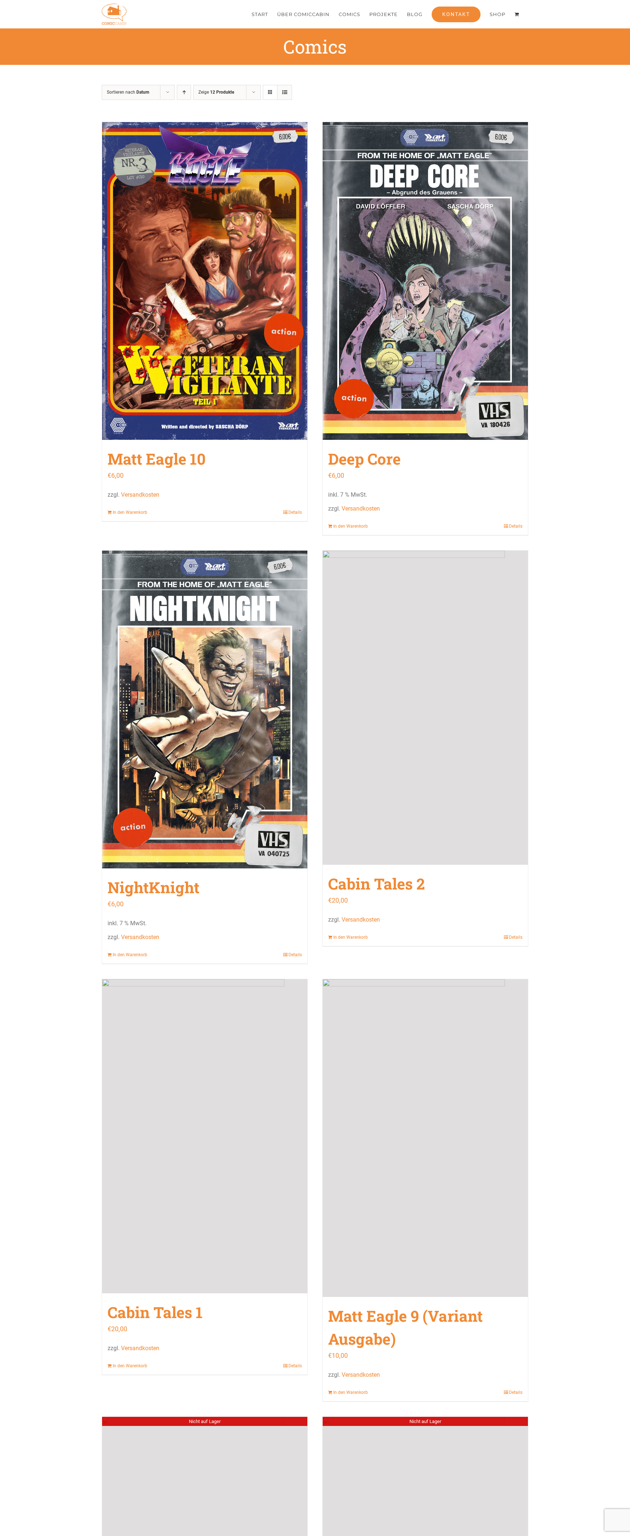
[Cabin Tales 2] (425, 707)
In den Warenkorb (130, 512)
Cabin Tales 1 (155, 1312)
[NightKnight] (204, 709)
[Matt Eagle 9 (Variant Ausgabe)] (425, 1138)
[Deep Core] (425, 281)
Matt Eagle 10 (157, 459)
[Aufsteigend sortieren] (184, 92)
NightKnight (153, 887)
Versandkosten (140, 494)
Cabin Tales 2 (376, 883)
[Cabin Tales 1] (204, 1136)
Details (295, 512)
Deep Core (364, 459)
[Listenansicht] (284, 92)
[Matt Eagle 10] (204, 281)
